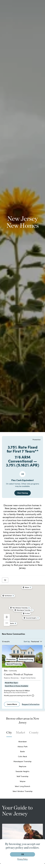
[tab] (9, 734)
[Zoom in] (7, 617)
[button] (26, 613)
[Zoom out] (7, 623)
